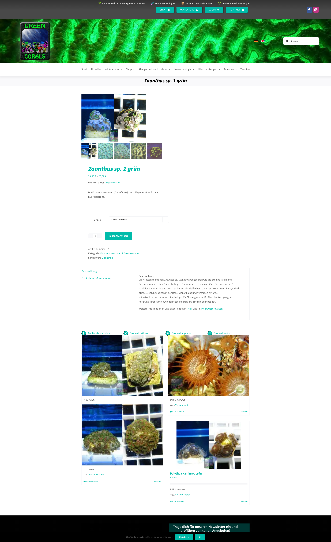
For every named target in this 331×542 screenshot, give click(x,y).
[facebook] (309, 10)
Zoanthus (107, 258)
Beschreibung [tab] (89, 271)
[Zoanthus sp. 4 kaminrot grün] (122, 435)
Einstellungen (184, 537)
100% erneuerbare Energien (234, 3)
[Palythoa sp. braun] (208, 365)
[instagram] (316, 10)
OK (200, 537)
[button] (165, 10)
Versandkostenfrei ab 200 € (196, 3)
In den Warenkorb (119, 236)
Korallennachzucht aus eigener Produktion (121, 3)
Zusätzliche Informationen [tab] (96, 278)
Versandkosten (112, 182)
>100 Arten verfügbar (163, 3)
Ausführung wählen (92, 481)
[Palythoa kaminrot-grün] (208, 445)
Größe (97, 220)
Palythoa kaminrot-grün (186, 473)
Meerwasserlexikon (212, 309)
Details (245, 412)
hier (190, 309)
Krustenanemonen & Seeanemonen (120, 253)
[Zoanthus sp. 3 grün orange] (122, 365)
